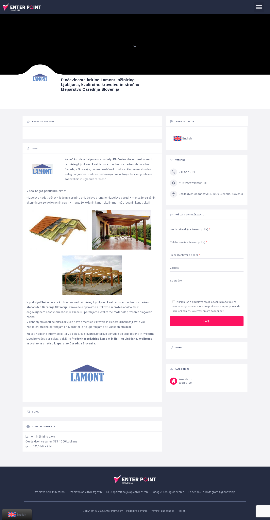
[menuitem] (183, 138)
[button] (259, 7)
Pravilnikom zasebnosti (210, 311)
